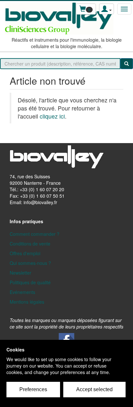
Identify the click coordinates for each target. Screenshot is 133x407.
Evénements (22, 292)
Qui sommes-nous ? (30, 263)
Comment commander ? (34, 234)
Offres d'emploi (25, 253)
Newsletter (20, 272)
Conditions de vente (30, 243)
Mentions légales (27, 301)
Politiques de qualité (30, 282)
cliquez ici (52, 116)
